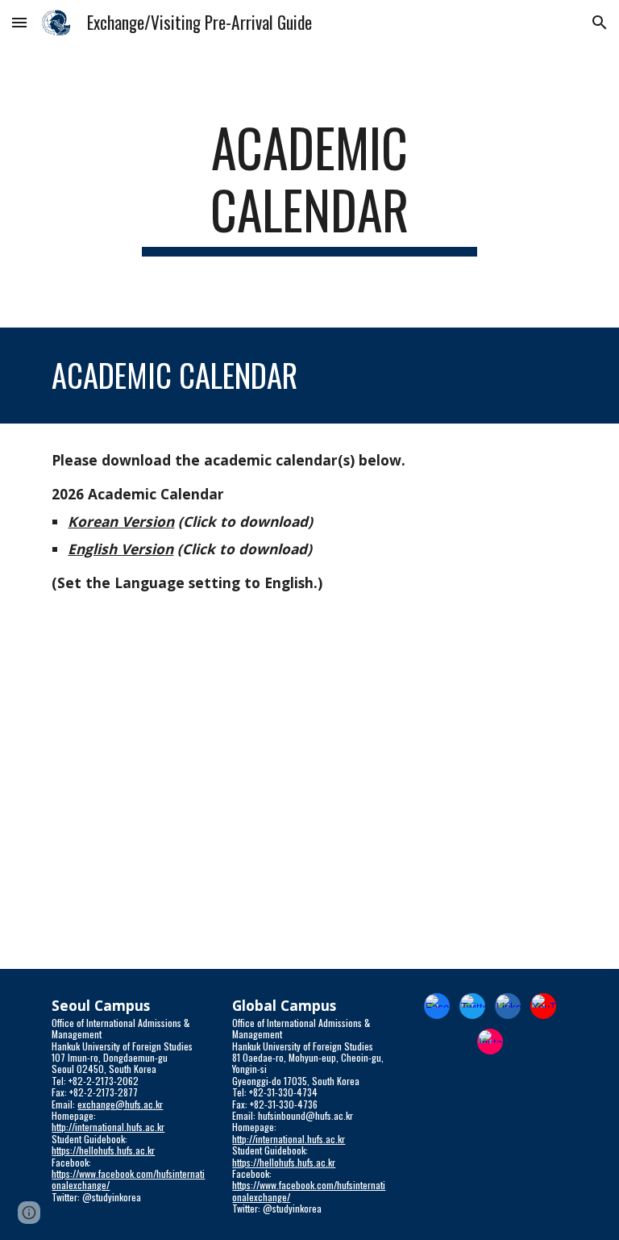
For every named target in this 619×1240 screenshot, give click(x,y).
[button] (19, 22)
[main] (309, 186)
